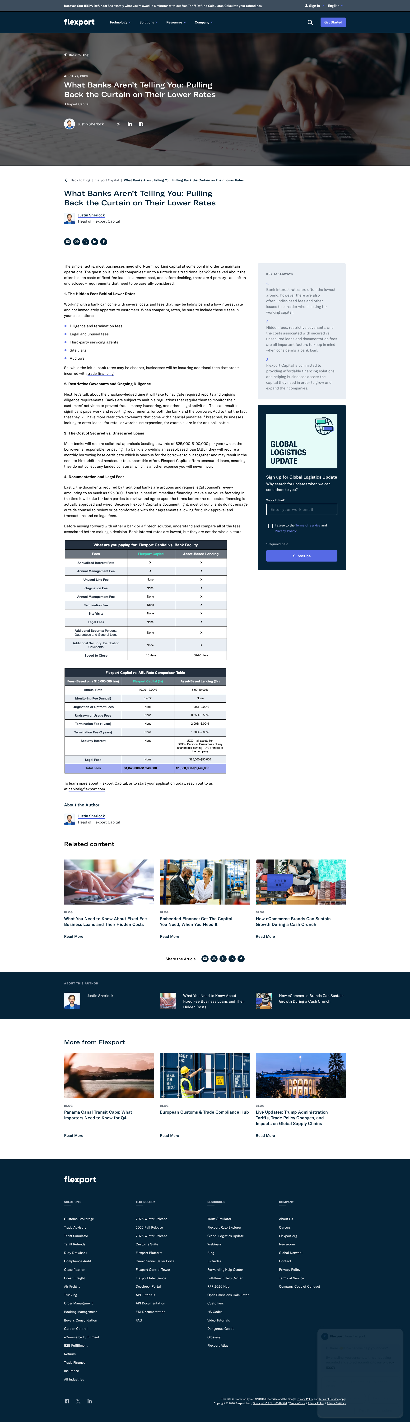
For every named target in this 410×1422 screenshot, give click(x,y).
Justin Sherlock (100, 995)
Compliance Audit (77, 1261)
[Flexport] (79, 22)
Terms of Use (297, 1403)
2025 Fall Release (149, 1227)
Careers (285, 1227)
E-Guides (214, 1261)
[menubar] (205, 22)
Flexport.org (288, 1236)
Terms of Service (307, 525)
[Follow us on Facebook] (141, 124)
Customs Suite (147, 1244)
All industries (74, 1379)
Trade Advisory (75, 1227)
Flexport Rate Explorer (224, 1227)
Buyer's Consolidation (80, 1320)
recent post (145, 277)
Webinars (214, 1244)
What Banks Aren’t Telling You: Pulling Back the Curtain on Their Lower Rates (184, 180)
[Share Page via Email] (67, 241)
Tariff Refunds (74, 1244)
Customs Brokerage (79, 1219)
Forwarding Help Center (225, 1269)
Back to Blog (80, 180)
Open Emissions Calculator (228, 1295)
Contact (285, 1261)
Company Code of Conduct (299, 1286)
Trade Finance (74, 1362)
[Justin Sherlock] (72, 1001)
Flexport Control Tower (153, 1269)
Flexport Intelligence (151, 1278)
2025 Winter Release (151, 1236)
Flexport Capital (77, 104)
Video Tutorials (218, 1320)
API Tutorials (145, 1295)
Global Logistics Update (225, 1236)
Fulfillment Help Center (224, 1278)
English (333, 6)
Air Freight (72, 1286)
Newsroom (287, 1244)
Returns (70, 1354)
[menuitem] (121, 22)
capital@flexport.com (87, 788)
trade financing (101, 373)
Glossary (214, 1337)
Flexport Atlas (217, 1345)
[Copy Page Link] (76, 241)
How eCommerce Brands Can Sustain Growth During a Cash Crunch (311, 998)
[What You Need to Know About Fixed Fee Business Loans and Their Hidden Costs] (168, 1001)
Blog (210, 1253)
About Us (286, 1219)
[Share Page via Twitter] (85, 241)
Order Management (78, 1303)
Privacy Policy (285, 531)
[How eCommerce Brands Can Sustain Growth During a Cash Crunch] (264, 1001)
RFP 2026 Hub (218, 1286)
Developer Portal (148, 1286)
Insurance (71, 1371)
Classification (74, 1269)
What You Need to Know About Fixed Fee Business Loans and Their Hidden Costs (214, 1001)
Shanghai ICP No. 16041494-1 (270, 1403)
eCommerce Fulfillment (81, 1337)
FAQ (139, 1320)
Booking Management (80, 1312)
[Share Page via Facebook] (103, 241)
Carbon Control (76, 1328)
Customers (215, 1303)
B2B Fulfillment (76, 1345)
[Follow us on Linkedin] (130, 124)
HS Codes (214, 1312)
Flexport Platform (149, 1253)
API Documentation (150, 1303)
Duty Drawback (75, 1253)
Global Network (291, 1253)
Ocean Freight (74, 1278)
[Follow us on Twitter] (118, 124)
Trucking (70, 1295)
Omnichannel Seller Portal (155, 1261)
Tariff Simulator (76, 1236)
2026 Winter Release (151, 1219)
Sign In (314, 6)
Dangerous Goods (220, 1328)
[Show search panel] (310, 22)
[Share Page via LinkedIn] (94, 241)
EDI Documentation (150, 1312)
